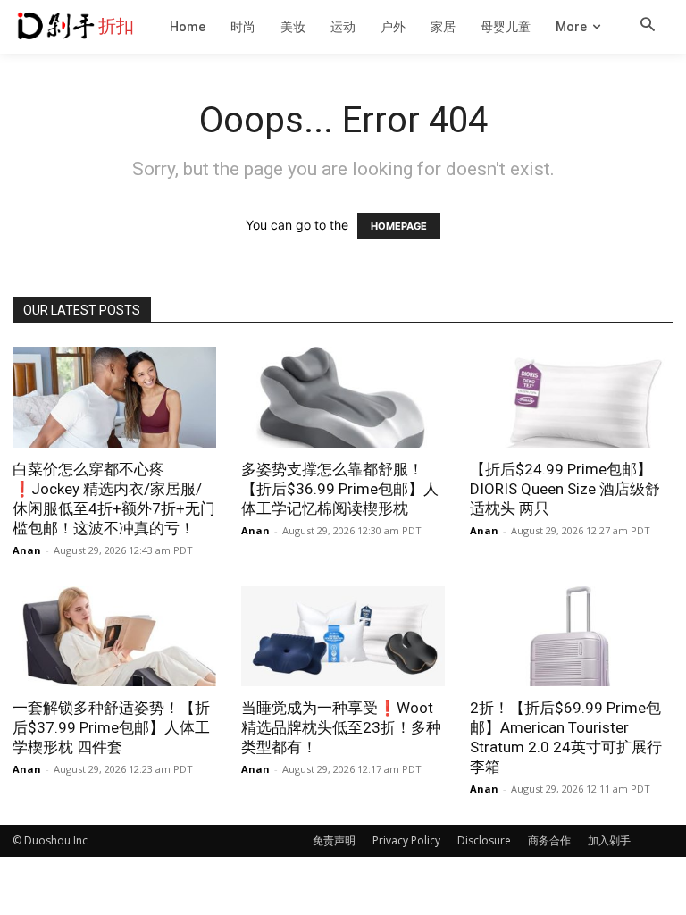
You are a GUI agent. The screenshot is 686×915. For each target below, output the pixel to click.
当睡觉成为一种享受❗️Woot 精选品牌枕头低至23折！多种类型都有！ (341, 727)
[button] (647, 26)
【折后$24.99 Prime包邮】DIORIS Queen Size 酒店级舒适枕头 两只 (565, 488)
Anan (27, 550)
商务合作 (549, 840)
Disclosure (484, 840)
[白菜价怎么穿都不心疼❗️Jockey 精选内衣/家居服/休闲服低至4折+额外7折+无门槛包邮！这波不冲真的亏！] (114, 397)
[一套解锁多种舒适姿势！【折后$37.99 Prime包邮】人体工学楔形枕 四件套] (114, 636)
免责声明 (334, 840)
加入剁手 (609, 840)
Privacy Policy (406, 840)
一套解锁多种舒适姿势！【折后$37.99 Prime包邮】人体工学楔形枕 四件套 (111, 727)
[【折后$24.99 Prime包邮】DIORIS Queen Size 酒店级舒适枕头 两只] (571, 397)
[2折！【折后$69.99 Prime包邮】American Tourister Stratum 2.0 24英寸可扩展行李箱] (571, 636)
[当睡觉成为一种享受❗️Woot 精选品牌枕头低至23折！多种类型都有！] (343, 636)
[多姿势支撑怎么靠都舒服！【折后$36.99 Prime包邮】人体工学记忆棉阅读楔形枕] (343, 397)
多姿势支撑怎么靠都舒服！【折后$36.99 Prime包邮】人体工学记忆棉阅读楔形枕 (340, 488)
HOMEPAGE (399, 226)
